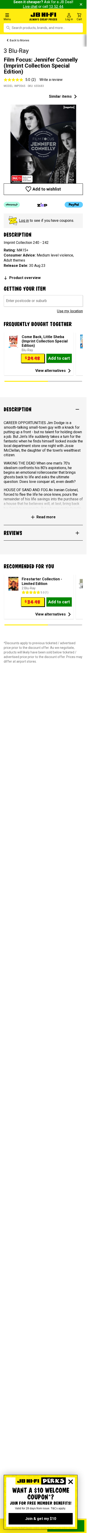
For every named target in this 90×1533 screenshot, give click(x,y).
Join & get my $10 (40, 1518)
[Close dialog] (70, 1481)
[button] (15, 16)
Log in (24, 220)
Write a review (51, 79)
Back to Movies (19, 40)
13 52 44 (56, 6)
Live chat (30, 6)
